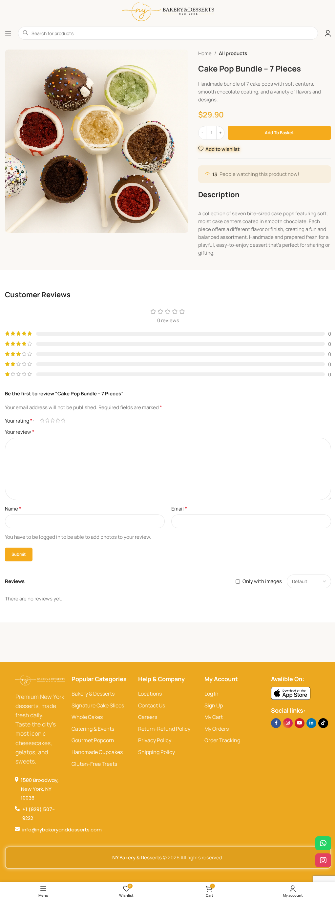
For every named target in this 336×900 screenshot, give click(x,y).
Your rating (18, 420)
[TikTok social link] (323, 723)
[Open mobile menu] (8, 33)
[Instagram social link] (288, 723)
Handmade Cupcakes (97, 752)
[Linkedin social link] (311, 723)
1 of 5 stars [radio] (42, 420)
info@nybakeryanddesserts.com (62, 829)
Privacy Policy (154, 740)
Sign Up (213, 705)
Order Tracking (222, 740)
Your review (19, 431)
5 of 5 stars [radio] (63, 420)
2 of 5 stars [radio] (47, 420)
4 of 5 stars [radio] (57, 420)
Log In (211, 693)
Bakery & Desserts (93, 693)
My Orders (216, 728)
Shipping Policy (156, 752)
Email (179, 508)
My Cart (213, 717)
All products (233, 53)
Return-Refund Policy (164, 728)
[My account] (327, 33)
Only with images (262, 581)
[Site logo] (168, 11)
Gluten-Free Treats (94, 763)
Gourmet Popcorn (93, 740)
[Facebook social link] (276, 723)
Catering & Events (93, 728)
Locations (150, 693)
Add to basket (279, 133)
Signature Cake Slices (98, 705)
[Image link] (290, 692)
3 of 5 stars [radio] (52, 420)
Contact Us (151, 705)
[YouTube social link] (299, 723)
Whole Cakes (87, 717)
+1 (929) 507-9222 (38, 814)
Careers (147, 717)
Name (13, 508)
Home (205, 53)
